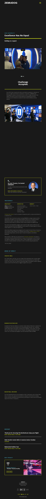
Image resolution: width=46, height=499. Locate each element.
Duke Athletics (9, 205)
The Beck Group (11, 207)
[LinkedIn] (24, 494)
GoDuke (7, 441)
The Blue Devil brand (9, 214)
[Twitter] (26, 494)
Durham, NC (10, 208)
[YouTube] (22, 494)
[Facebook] (20, 494)
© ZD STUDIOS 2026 (23, 496)
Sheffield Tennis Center (34, 231)
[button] (40, 3)
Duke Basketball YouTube (13, 434)
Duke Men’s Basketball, (29, 236)
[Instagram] (18, 494)
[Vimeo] (27, 494)
